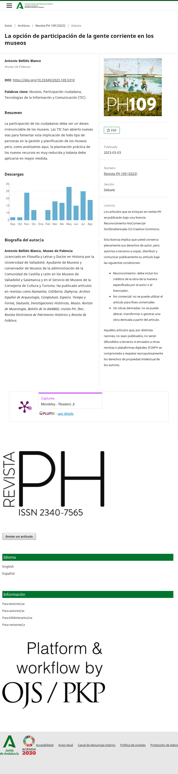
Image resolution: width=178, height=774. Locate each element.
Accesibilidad (45, 745)
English (8, 566)
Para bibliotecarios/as (17, 618)
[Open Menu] (9, 5)
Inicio (8, 25)
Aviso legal (65, 745)
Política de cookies (133, 745)
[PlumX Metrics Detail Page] (24, 406)
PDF (113, 130)
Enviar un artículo (19, 536)
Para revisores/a (13, 625)
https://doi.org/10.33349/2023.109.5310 (44, 80)
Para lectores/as (13, 604)
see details (65, 413)
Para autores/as (13, 611)
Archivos (24, 25)
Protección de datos (164, 745)
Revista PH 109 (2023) (50, 25)
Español (8, 573)
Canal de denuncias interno (96, 745)
